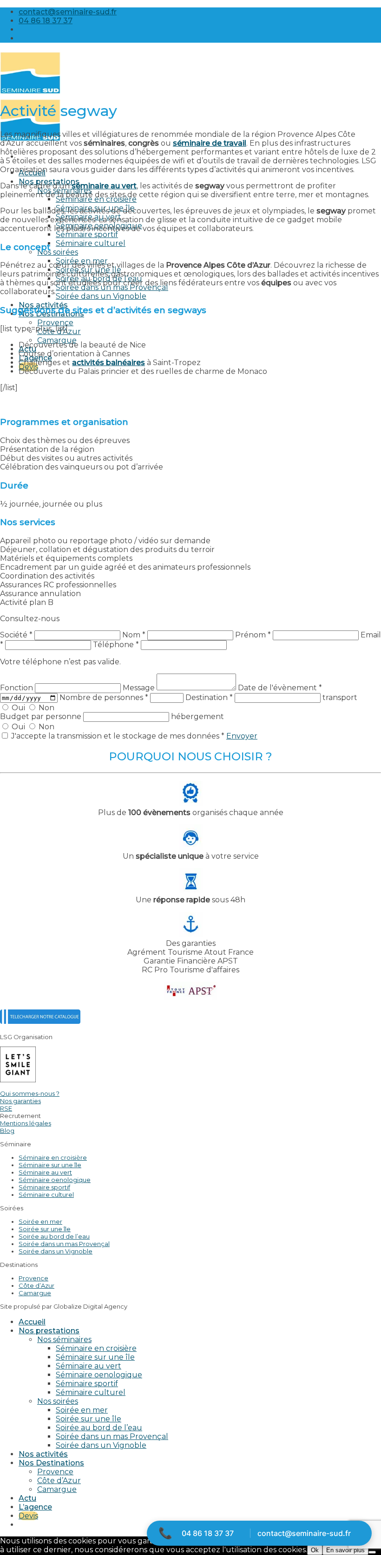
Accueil (32, 1321)
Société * (16, 634)
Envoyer (241, 736)
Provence (55, 322)
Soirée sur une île (45, 1229)
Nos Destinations (51, 1463)
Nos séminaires (64, 1339)
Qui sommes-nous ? (29, 1093)
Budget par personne (41, 716)
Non (45, 707)
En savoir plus (345, 1550)
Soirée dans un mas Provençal (112, 287)
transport (339, 697)
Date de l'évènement (280, 687)
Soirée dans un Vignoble (101, 296)
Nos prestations (49, 1330)
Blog (7, 1130)
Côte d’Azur (59, 331)
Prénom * (253, 634)
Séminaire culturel (90, 243)
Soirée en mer (40, 1221)
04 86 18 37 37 (208, 1533)
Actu (27, 1498)
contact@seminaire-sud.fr (304, 1533)
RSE (6, 1108)
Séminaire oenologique (55, 1179)
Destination (209, 697)
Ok (315, 1550)
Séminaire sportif (87, 234)
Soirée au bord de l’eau (54, 1236)
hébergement (197, 716)
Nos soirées (57, 252)
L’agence (35, 1507)
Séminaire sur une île (50, 1165)
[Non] (372, 1552)
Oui (18, 707)
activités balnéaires (108, 362)
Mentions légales (25, 1123)
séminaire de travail (209, 143)
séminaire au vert (104, 185)
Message (140, 687)
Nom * (133, 634)
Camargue (35, 1293)
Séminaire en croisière (96, 199)
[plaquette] (40, 1021)
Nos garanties (20, 1101)
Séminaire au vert (45, 1172)
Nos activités (43, 1454)
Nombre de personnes (103, 697)
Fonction (17, 687)
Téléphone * (116, 644)
